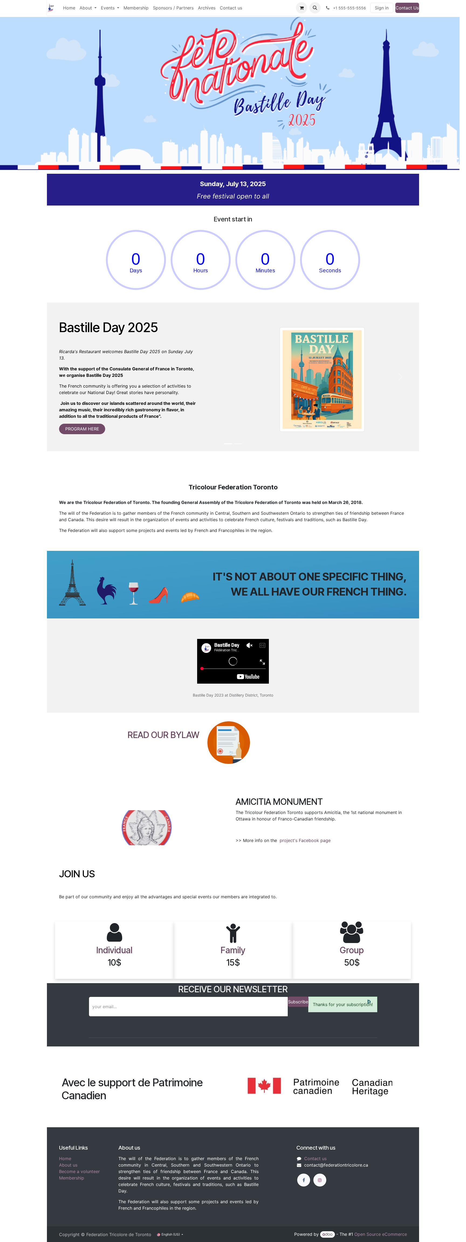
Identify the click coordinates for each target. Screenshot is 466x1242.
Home (65, 1158)
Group (352, 950)
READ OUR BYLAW (163, 735)
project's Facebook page (306, 840)
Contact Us (407, 8)
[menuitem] (69, 7)
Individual (114, 950)
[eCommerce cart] (301, 7)
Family (233, 950)
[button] (315, 7)
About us (68, 1165)
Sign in (382, 8)
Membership (71, 1178)
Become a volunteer (79, 1171)
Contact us (315, 1158)
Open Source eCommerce (380, 1234)
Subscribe (298, 1001)
